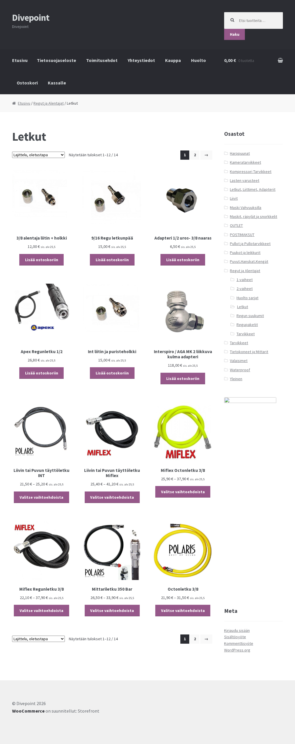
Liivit (234, 198)
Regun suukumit (250, 315)
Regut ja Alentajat (48, 103)
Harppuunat (240, 153)
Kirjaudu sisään (237, 630)
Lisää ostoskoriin (41, 259)
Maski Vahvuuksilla (245, 207)
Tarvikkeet (246, 333)
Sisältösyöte (235, 636)
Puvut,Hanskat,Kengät (249, 261)
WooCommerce (28, 711)
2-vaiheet (245, 288)
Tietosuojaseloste (56, 60)
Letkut (242, 306)
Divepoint (30, 17)
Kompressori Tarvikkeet (250, 171)
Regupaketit (247, 324)
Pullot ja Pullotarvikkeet (250, 243)
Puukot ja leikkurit (245, 252)
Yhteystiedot (141, 60)
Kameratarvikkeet (245, 162)
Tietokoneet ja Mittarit (249, 351)
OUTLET (236, 225)
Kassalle (57, 83)
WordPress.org (237, 650)
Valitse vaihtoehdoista (41, 497)
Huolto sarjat (247, 297)
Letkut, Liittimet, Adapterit (252, 189)
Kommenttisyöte (238, 643)
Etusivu (20, 60)
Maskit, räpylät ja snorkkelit (253, 216)
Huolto (198, 60)
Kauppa (173, 60)
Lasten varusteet (244, 180)
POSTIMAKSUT (242, 234)
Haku (234, 34)
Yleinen (236, 378)
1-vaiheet (245, 279)
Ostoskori (27, 83)
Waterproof (240, 369)
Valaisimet (238, 360)
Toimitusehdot (102, 60)
